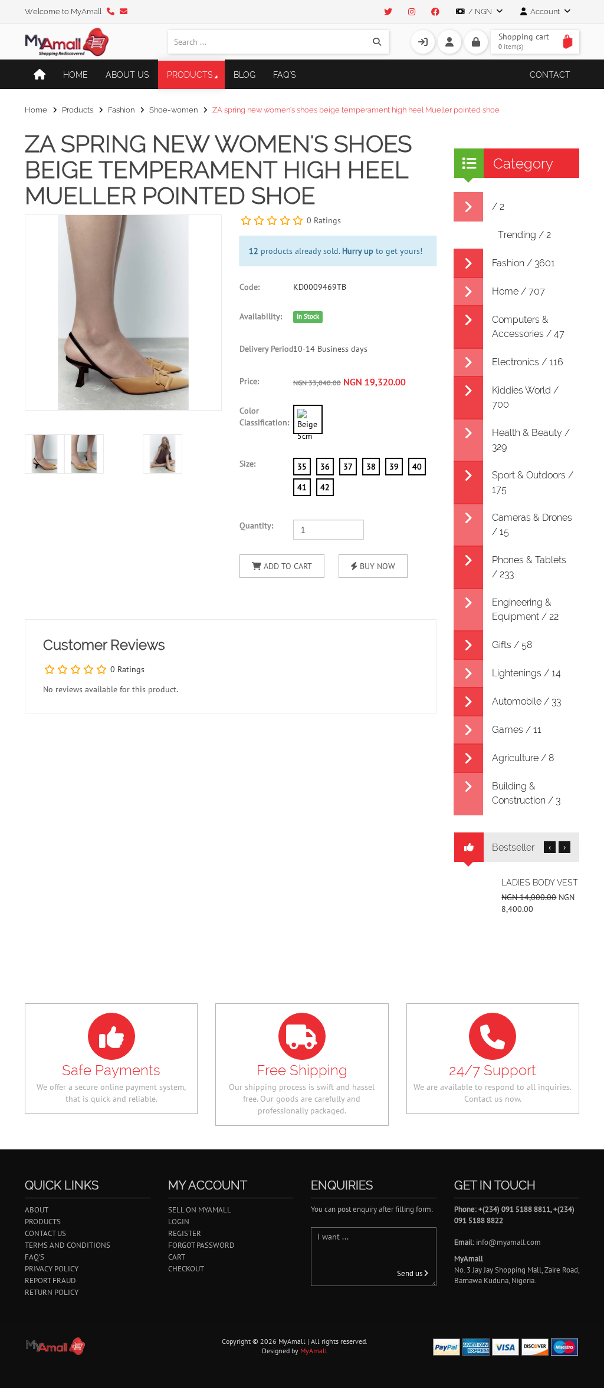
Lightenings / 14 (526, 673)
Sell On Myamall (199, 1210)
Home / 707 (518, 291)
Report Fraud (50, 1280)
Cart (176, 1257)
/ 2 (498, 206)
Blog (244, 75)
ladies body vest (539, 882)
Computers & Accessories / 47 (528, 326)
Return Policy (51, 1292)
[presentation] (210, 467)
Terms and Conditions (67, 1245)
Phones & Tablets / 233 (529, 567)
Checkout (186, 1269)
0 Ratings (324, 220)
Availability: (260, 316)
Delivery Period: (261, 348)
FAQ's (284, 75)
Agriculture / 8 (523, 758)
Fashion (121, 109)
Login (178, 1222)
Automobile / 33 (526, 701)
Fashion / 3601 (523, 263)
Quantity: (256, 525)
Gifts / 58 (512, 644)
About (36, 1210)
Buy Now (376, 566)
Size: (247, 463)
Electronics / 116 (527, 362)
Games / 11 (516, 729)
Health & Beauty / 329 (531, 439)
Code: (249, 287)
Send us (410, 1273)
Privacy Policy (51, 1269)
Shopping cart (523, 41)
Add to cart (286, 566)
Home (75, 75)
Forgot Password (201, 1245)
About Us (127, 75)
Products (190, 75)
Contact (550, 75)
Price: (249, 381)
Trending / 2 (524, 234)
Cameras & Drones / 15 (532, 524)
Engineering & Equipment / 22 (525, 609)
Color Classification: (261, 416)
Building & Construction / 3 (526, 793)
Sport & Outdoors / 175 (532, 482)
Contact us (45, 1233)
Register (184, 1233)
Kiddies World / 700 (525, 397)
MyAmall (313, 1350)
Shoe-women (173, 109)
